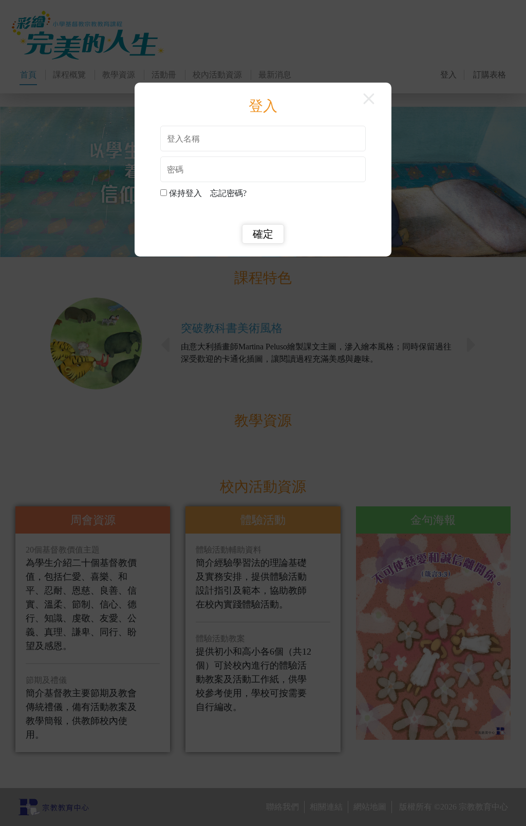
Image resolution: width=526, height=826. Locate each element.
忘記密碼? (228, 193)
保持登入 (187, 193)
